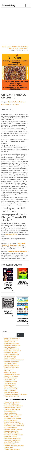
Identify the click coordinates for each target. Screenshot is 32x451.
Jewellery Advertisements (11, 349)
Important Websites (9, 444)
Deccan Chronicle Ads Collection (13, 406)
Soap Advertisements (10, 390)
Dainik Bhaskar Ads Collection (12, 407)
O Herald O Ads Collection (11, 417)
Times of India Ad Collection (12, 402)
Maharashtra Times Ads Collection (14, 426)
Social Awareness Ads (10, 378)
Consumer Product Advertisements (14, 360)
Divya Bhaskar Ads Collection (12, 438)
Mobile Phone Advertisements (12, 351)
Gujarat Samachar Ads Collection (13, 435)
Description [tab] (6, 109)
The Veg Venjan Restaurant (12, 449)
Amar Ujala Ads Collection (11, 442)
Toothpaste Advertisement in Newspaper (15, 394)
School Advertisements (10, 389)
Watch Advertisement (10, 383)
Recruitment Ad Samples (11, 376)
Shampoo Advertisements (11, 396)
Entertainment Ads (9, 342)
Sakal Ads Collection (10, 411)
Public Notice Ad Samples (11, 354)
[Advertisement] (16, 26)
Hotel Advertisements (10, 347)
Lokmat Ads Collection (10, 427)
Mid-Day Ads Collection (11, 420)
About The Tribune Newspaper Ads (14, 445)
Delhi (9, 102)
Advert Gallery (8, 5)
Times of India (13, 48)
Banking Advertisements (11, 340)
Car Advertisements (10, 356)
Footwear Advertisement (11, 387)
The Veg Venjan (8, 447)
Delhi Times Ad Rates (11, 234)
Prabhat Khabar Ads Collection (13, 415)
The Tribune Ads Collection (12, 409)
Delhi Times (23, 48)
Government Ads (9, 369)
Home (4, 47)
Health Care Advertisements (12, 345)
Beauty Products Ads (10, 358)
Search (5, 331)
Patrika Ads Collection (10, 413)
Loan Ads (7, 371)
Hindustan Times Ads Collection (13, 429)
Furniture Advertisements (11, 343)
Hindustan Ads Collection (11, 431)
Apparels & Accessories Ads (12, 338)
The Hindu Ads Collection (11, 404)
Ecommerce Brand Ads (10, 352)
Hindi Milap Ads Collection (11, 433)
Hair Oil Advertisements (11, 392)
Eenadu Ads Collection (10, 436)
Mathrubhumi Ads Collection (12, 422)
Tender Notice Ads (9, 380)
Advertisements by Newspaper (17, 47)
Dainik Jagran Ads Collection (12, 440)
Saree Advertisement (10, 385)
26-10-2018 (16, 104)
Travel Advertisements (10, 381)
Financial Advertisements (11, 367)
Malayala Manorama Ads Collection (14, 424)
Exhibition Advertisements (11, 365)
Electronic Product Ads (10, 363)
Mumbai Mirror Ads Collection (12, 418)
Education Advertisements (11, 361)
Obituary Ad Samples (10, 372)
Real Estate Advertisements (12, 374)
